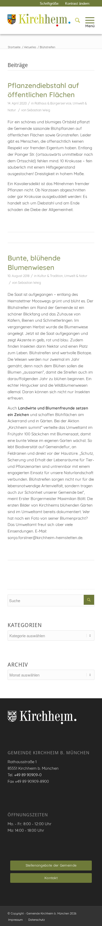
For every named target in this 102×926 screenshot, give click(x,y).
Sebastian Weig (38, 110)
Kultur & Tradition (50, 276)
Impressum (15, 920)
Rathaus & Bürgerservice (53, 103)
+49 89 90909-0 (28, 774)
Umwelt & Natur (75, 276)
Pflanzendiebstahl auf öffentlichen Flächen (43, 90)
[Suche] (75, 20)
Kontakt (51, 878)
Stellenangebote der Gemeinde (51, 865)
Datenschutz (36, 920)
